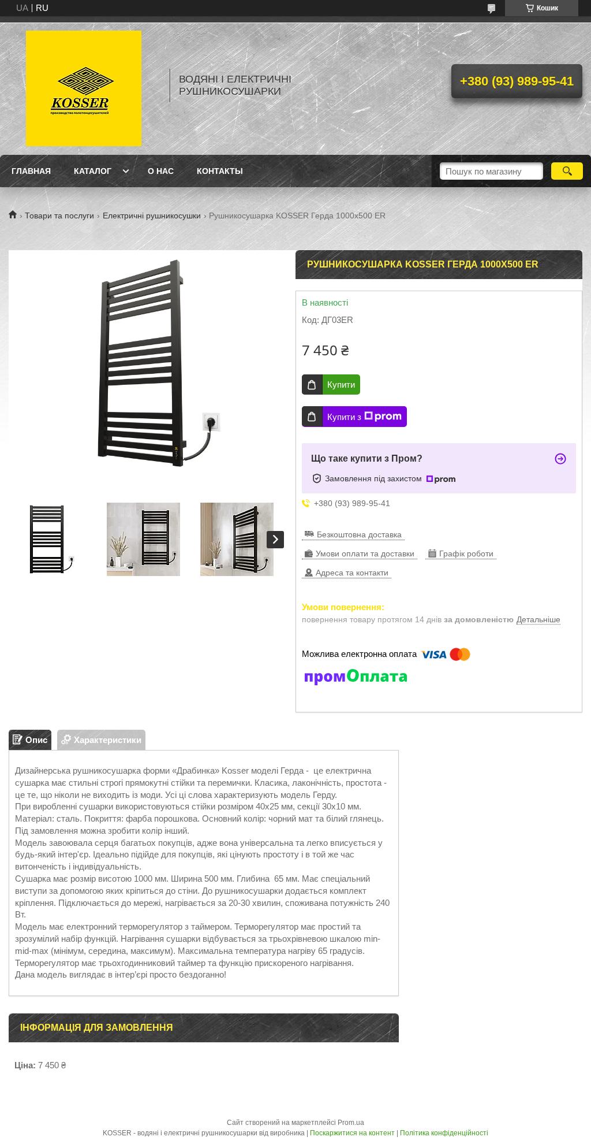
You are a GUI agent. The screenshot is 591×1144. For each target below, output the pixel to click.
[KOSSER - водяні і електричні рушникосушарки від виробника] (84, 85)
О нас (161, 171)
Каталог (92, 171)
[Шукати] (567, 171)
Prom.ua (351, 1123)
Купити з (344, 417)
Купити (341, 384)
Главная (31, 171)
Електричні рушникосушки (152, 215)
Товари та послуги (59, 215)
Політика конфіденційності (444, 1133)
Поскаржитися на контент (352, 1133)
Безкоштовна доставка (359, 534)
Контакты (220, 171)
